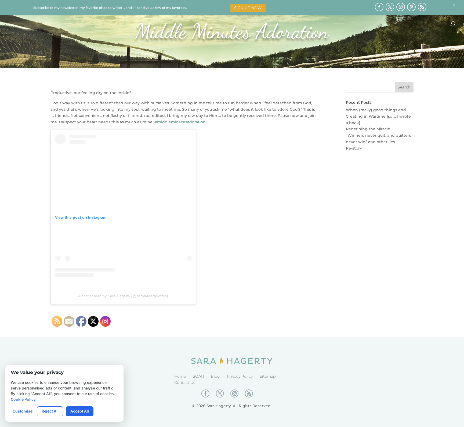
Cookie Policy (23, 399)
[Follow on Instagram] (400, 7)
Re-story (354, 148)
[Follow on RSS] (422, 7)
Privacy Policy (240, 376)
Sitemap (268, 376)
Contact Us (184, 382)
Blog (215, 376)
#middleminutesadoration (180, 122)
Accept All (79, 411)
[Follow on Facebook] (379, 7)
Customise (22, 411)
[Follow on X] (390, 7)
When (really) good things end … (378, 109)
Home (180, 376)
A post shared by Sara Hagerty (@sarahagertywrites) (123, 296)
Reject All (50, 411)
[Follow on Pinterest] (411, 7)
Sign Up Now (248, 7)
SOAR (198, 376)
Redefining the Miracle (368, 129)
